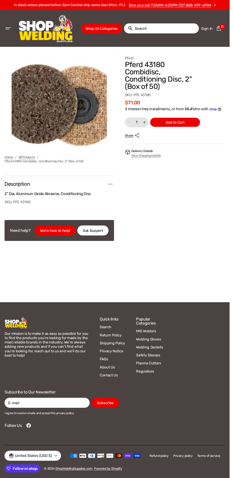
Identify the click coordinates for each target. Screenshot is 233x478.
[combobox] (166, 28)
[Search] (128, 28)
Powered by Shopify (108, 468)
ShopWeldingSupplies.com (74, 468)
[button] (8, 28)
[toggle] (110, 184)
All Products (26, 157)
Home (9, 157)
